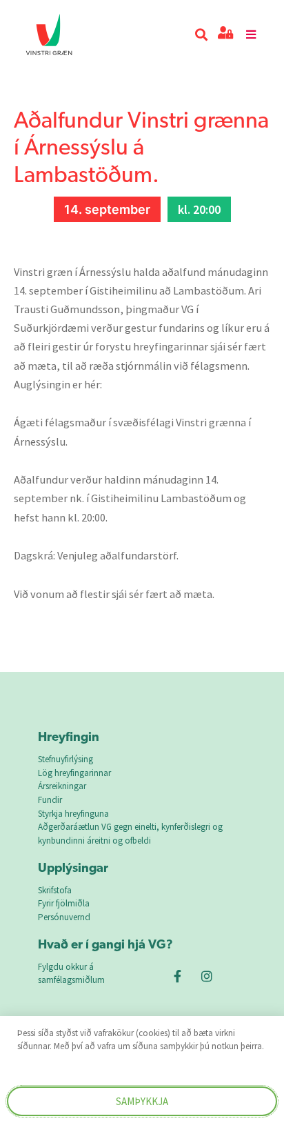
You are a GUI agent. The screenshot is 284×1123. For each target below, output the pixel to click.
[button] (201, 34)
